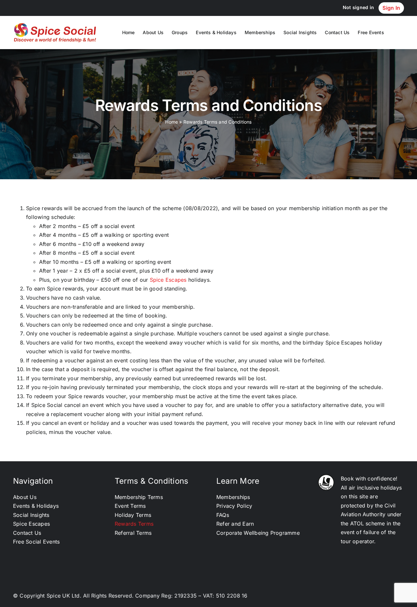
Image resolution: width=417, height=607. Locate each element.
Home (171, 122)
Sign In (391, 8)
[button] (394, 32)
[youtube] (401, 596)
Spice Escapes (168, 280)
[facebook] (390, 596)
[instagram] (379, 596)
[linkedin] (368, 596)
